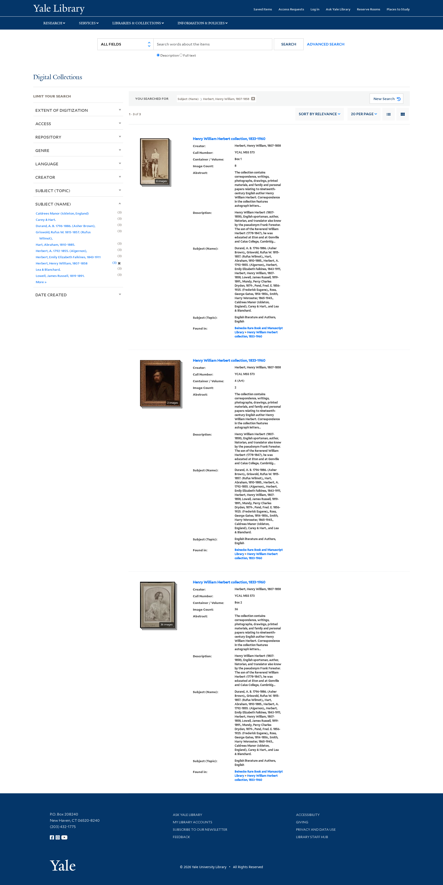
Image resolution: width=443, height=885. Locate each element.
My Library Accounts (192, 822)
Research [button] (52, 23)
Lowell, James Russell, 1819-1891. (60, 275)
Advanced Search (325, 44)
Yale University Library (61, 9)
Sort (318, 114)
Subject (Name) (53, 204)
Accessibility (308, 815)
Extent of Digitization (61, 110)
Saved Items (263, 9)
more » (41, 282)
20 (362, 114)
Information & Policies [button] (201, 23)
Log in (315, 9)
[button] (289, 44)
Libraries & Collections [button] (136, 23)
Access (43, 123)
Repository (48, 137)
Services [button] (87, 23)
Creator (45, 177)
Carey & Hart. (46, 219)
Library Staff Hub (312, 837)
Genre (42, 150)
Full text (189, 55)
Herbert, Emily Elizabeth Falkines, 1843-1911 (68, 257)
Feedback (181, 837)
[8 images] (154, 161)
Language (46, 164)
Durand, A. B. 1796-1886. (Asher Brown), (65, 226)
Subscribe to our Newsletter (200, 829)
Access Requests (291, 9)
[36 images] (157, 604)
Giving (302, 822)
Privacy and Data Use (316, 829)
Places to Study (398, 9)
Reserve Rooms (368, 9)
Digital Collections (57, 77)
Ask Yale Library (338, 9)
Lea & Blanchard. (48, 269)
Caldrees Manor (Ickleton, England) (62, 213)
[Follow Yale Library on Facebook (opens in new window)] (52, 837)
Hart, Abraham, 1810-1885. (55, 244)
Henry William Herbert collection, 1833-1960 (229, 139)
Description (169, 55)
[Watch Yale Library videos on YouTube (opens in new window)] (64, 837)
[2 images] (160, 382)
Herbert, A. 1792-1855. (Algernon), (61, 251)
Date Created (51, 294)
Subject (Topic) (52, 190)
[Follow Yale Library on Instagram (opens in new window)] (58, 837)
